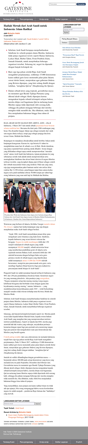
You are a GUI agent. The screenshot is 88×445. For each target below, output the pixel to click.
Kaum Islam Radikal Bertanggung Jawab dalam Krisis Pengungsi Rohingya (28, 416)
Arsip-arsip (43, 19)
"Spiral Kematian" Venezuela (72, 84)
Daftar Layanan (61, 19)
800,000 (21, 247)
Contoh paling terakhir (12, 337)
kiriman (35, 423)
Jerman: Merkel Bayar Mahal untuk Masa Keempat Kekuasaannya (72, 74)
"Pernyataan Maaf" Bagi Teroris (73, 55)
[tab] (69, 39)
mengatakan (44, 278)
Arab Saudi (19, 408)
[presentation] (69, 39)
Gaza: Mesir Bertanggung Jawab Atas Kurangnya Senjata (73, 63)
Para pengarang (26, 19)
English (79, 19)
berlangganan (41, 421)
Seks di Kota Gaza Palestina (71, 47)
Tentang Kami (8, 19)
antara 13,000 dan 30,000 (31, 260)
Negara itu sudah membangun (27, 242)
